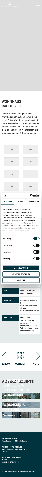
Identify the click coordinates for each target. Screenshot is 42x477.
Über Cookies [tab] (34, 201)
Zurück (6, 364)
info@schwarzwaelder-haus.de (16, 449)
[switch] (36, 245)
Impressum (6, 460)
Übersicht (21, 364)
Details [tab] (20, 201)
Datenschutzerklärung (11, 457)
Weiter (36, 364)
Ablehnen (21, 280)
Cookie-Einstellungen (10, 462)
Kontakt (5, 451)
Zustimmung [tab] (7, 201)
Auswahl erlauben (21, 274)
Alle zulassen (21, 268)
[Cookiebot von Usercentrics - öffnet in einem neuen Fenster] (30, 195)
